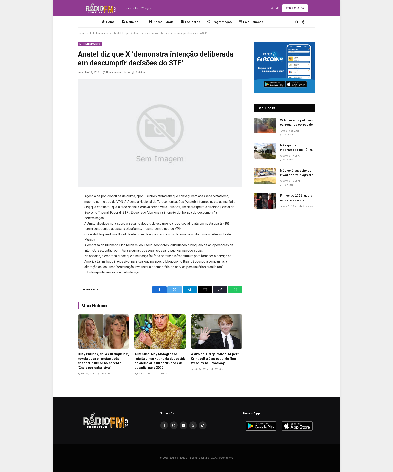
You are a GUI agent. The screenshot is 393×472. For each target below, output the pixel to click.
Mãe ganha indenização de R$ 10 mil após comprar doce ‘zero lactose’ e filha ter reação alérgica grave (297, 148)
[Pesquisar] (297, 22)
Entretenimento (89, 44)
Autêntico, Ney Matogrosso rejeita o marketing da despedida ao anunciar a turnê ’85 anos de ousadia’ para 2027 (160, 360)
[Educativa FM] (100, 8)
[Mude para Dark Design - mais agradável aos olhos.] (303, 22)
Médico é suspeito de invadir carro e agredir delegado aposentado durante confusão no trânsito (296, 173)
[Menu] (87, 21)
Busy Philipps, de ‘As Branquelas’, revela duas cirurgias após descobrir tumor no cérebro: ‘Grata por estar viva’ (103, 360)
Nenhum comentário (118, 72)
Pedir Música (295, 8)
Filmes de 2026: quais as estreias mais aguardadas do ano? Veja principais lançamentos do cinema (297, 198)
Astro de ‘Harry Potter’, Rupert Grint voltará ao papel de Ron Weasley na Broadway (215, 358)
